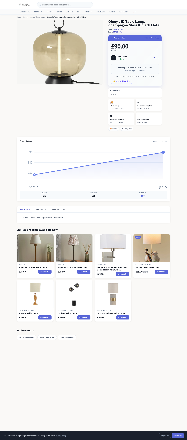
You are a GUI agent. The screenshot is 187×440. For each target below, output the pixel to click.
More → (156, 58)
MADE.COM (118, 29)
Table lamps (40, 17)
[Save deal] (50, 237)
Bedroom (38, 12)
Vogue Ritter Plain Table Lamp (33, 267)
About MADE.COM (58, 209)
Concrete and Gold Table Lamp (111, 313)
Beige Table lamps (26, 337)
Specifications (40, 209)
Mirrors (88, 12)
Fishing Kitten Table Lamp (147, 267)
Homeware (101, 12)
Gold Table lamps (67, 337)
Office (59, 12)
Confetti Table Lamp (67, 313)
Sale (134, 12)
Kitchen (49, 12)
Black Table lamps (47, 337)
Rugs (79, 12)
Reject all (165, 435)
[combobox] (65, 4)
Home (19, 17)
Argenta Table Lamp (28, 313)
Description (24, 209)
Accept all (178, 435)
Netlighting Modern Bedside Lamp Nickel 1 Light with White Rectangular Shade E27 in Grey (112, 268)
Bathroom (123, 12)
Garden (112, 12)
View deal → (45, 272)
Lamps (32, 17)
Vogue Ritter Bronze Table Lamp (73, 267)
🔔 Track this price (121, 81)
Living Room (25, 12)
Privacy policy (61, 435)
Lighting (69, 12)
